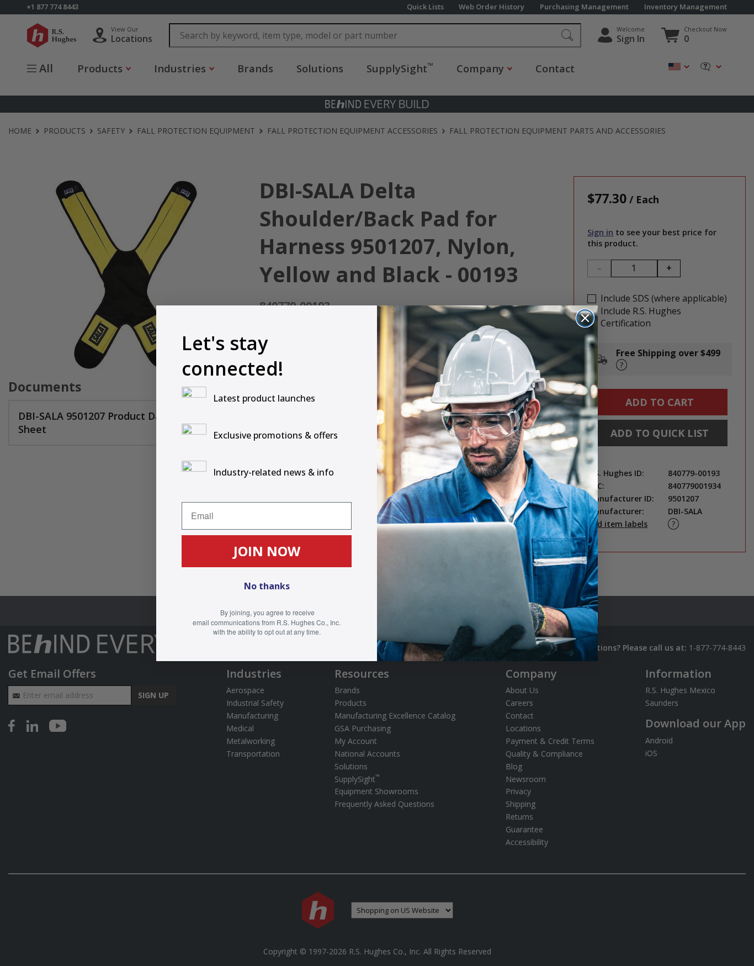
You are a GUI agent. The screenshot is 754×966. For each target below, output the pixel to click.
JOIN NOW (266, 551)
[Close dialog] (585, 318)
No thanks (267, 586)
